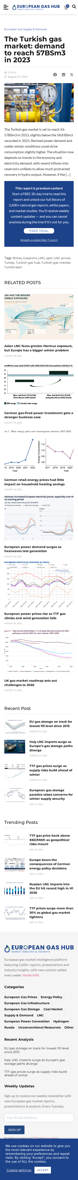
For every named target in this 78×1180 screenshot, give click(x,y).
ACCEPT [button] (42, 1170)
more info (30, 975)
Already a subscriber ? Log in (39, 240)
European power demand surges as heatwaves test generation (32, 549)
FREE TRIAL (39, 231)
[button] (55, 75)
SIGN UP (14, 1130)
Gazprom (30, 258)
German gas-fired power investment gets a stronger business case (38, 415)
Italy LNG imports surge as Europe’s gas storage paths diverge (51, 746)
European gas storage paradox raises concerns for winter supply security (51, 794)
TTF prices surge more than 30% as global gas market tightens (51, 912)
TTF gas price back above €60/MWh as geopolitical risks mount (49, 840)
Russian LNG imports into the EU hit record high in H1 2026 (51, 888)
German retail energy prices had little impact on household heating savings (34, 482)
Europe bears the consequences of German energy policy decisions (49, 864)
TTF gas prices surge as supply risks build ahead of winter (50, 770)
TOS (35, 1138)
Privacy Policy (51, 1138)
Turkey (9, 263)
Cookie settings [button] (18, 1170)
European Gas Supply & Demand (25, 29)
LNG (41, 258)
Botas (17, 258)
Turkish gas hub (28, 263)
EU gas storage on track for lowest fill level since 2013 (50, 724)
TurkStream (13, 267)
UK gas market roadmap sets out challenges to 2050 (30, 683)
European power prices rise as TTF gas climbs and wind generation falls (34, 616)
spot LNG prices (58, 258)
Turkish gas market (55, 263)
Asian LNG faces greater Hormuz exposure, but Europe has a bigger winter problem (38, 348)
